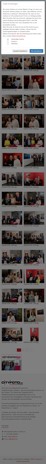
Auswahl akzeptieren (20, 51)
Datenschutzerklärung (18, 36)
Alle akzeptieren (36, 51)
